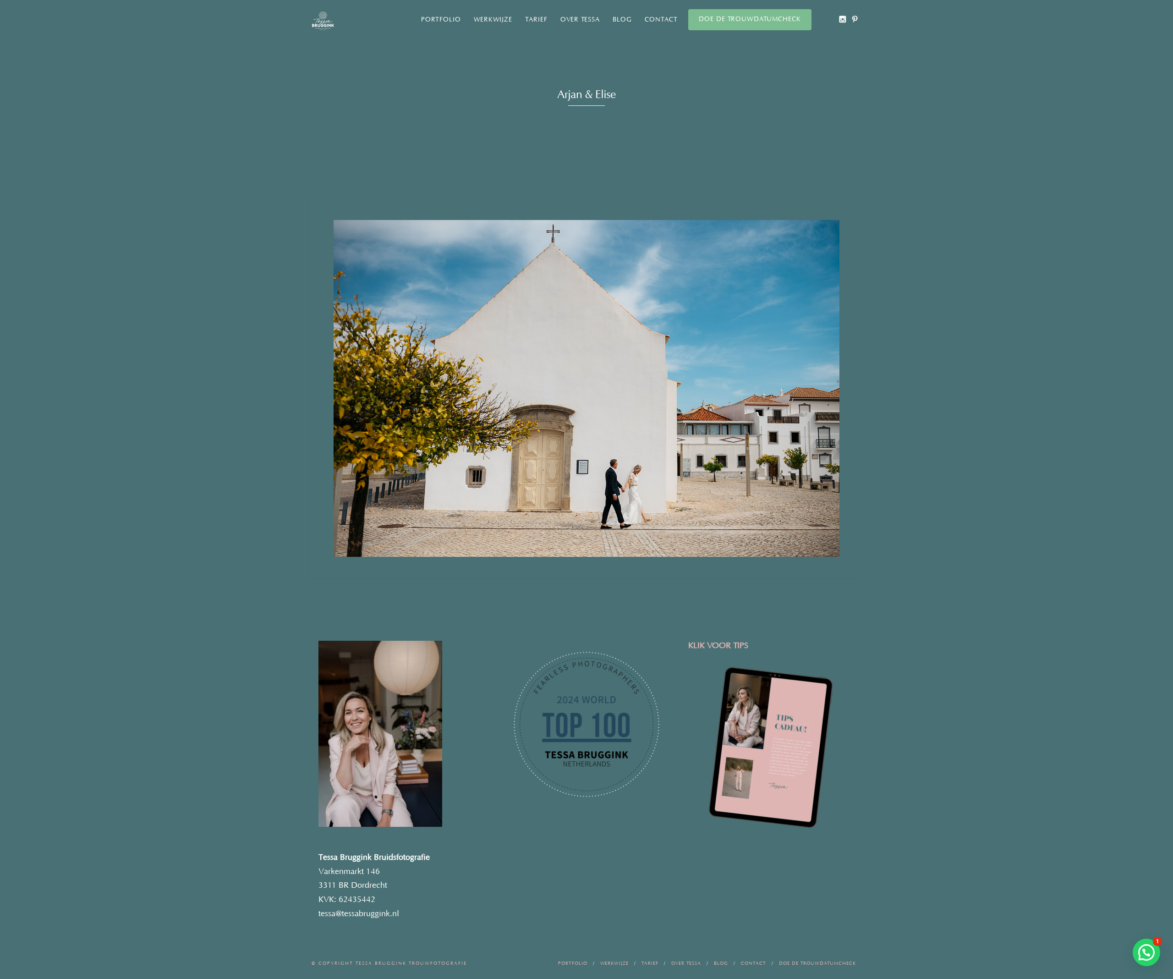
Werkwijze (493, 19)
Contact (661, 19)
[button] (1146, 952)
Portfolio (441, 19)
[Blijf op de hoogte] (842, 19)
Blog (622, 19)
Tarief (536, 19)
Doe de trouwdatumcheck (750, 19)
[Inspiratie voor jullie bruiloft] (855, 19)
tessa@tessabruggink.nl (358, 913)
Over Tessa (580, 19)
